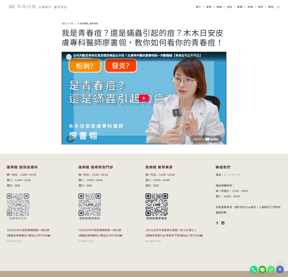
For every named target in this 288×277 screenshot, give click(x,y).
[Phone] (254, 269)
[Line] (262, 269)
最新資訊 (94, 23)
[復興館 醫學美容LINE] (271, 269)
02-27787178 (232, 174)
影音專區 (84, 23)
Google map (14, 241)
